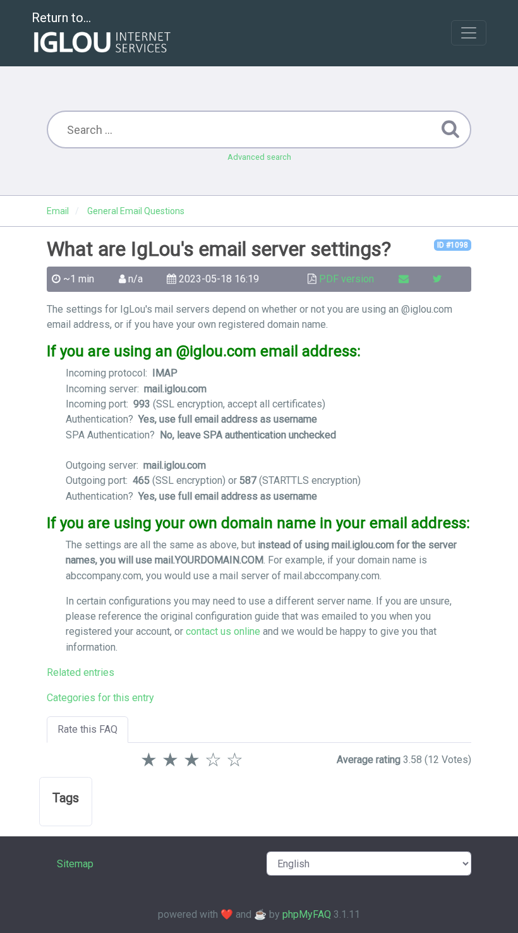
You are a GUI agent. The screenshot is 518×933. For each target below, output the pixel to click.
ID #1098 (452, 245)
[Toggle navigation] (468, 32)
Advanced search (259, 157)
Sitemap (75, 864)
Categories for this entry (100, 698)
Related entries (80, 672)
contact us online (223, 631)
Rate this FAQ (87, 729)
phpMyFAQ (306, 914)
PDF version (346, 279)
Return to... (61, 17)
